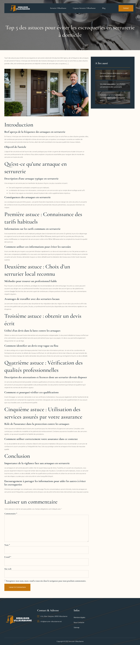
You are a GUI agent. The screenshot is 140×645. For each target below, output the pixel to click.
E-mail (7, 557)
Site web (7, 569)
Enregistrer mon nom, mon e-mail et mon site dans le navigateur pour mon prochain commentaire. (46, 581)
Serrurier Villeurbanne (58, 8)
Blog (103, 8)
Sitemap (76, 627)
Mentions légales (79, 617)
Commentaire (10, 514)
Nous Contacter (79, 622)
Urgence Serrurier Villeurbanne (84, 8)
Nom (7, 545)
